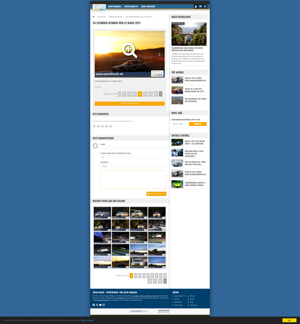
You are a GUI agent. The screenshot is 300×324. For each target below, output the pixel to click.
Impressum (193, 305)
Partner (176, 299)
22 (140, 94)
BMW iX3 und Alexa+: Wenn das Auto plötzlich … (195, 163)
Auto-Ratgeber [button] (148, 6)
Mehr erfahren (87, 320)
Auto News (135, 296)
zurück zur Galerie (129, 103)
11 (155, 281)
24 (151, 94)
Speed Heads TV (179, 296)
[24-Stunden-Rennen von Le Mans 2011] (102, 213)
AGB (191, 302)
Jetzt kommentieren (157, 193)
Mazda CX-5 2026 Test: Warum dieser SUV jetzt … (195, 90)
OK (289, 320)
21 (135, 94)
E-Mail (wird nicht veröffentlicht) (116, 153)
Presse (192, 299)
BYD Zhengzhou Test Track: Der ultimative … (196, 100)
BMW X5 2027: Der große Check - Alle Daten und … (195, 142)
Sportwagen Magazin (101, 300)
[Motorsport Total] (164, 311)
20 (129, 94)
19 (124, 94)
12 (160, 281)
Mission (192, 296)
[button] (100, 54)
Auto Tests (155, 296)
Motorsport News (145, 296)
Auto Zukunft (120, 298)
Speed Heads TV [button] (131, 6)
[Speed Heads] (99, 8)
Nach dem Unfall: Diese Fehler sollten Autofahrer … (194, 153)
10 (150, 281)
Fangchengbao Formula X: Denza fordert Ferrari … (195, 183)
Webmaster (178, 302)
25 (156, 94)
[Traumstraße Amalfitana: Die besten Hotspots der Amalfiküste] (189, 33)
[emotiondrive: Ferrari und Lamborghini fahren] (139, 311)
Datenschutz (178, 305)
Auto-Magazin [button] (114, 6)
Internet (104, 162)
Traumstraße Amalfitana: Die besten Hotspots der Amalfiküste (187, 49)
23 (145, 94)
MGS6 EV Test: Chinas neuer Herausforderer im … (195, 80)
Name (103, 144)
